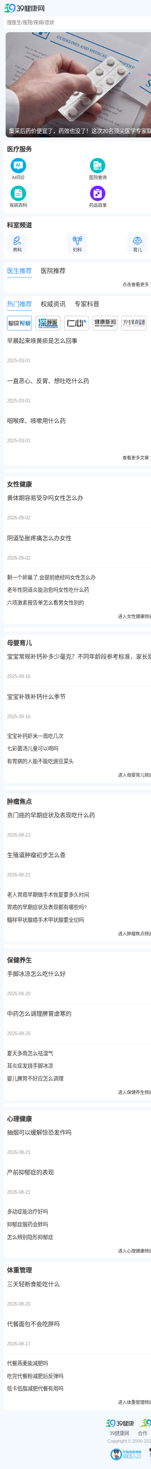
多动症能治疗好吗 (27, 1212)
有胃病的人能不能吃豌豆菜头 (40, 761)
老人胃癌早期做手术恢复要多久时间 (48, 895)
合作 (142, 1433)
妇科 (77, 250)
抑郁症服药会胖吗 (27, 1224)
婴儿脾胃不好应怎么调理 (35, 1079)
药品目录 (98, 205)
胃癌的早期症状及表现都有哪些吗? (47, 907)
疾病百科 (18, 205)
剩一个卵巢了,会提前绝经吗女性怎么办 (51, 577)
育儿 (137, 250)
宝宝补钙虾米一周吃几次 (35, 736)
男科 (17, 250)
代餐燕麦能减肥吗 (27, 1363)
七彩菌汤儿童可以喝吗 (32, 748)
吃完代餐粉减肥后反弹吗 (35, 1376)
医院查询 (98, 177)
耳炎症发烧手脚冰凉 (30, 1066)
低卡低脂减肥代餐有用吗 (35, 1389)
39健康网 (119, 1433)
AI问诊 (18, 177)
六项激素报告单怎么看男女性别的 (45, 603)
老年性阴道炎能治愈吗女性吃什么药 (48, 590)
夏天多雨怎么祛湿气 (30, 1053)
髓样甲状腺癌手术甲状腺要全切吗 (45, 920)
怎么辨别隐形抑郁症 (30, 1237)
